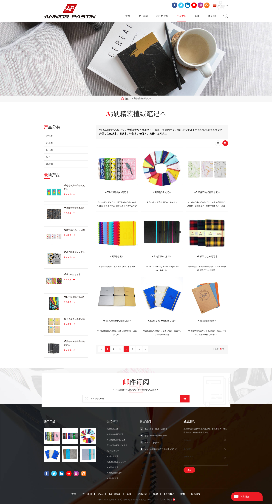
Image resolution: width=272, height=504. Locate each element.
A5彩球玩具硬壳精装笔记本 (74, 187)
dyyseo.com (153, 499)
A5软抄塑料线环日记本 (74, 230)
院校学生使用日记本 (115, 434)
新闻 (197, 16)
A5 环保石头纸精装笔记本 (207, 192)
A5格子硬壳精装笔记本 (74, 252)
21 (132, 349)
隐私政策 (196, 494)
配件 (48, 157)
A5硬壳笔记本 (113, 456)
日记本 (49, 150)
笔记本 (49, 136)
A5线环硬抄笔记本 (72, 274)
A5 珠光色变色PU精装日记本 (117, 321)
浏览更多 (68, 194)
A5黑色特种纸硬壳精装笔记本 (74, 343)
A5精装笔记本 (113, 428)
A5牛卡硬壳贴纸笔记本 (74, 319)
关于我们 (143, 16)
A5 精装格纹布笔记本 (207, 256)
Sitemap (169, 494)
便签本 (49, 164)
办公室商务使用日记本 (116, 439)
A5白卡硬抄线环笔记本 (74, 297)
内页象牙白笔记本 (114, 472)
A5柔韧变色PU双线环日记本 (162, 321)
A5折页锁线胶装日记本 (116, 461)
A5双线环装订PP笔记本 (117, 192)
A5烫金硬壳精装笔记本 (74, 207)
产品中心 (181, 16)
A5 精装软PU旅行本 (162, 256)
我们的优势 (162, 16)
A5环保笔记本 (113, 467)
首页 (127, 16)
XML (182, 494)
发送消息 (244, 496)
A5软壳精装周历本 (207, 321)
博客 (155, 494)
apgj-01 (155, 442)
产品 (100, 494)
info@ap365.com (158, 435)
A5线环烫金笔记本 (162, 192)
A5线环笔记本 (117, 256)
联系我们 (212, 16)
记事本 (49, 143)
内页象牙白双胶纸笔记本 (117, 445)
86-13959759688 (158, 429)
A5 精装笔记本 (113, 450)
